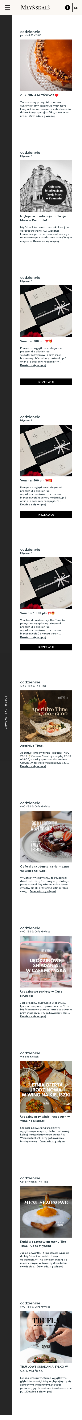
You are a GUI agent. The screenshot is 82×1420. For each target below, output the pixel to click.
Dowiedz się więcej (42, 115)
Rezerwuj (46, 382)
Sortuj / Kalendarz (6, 712)
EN (76, 7)
